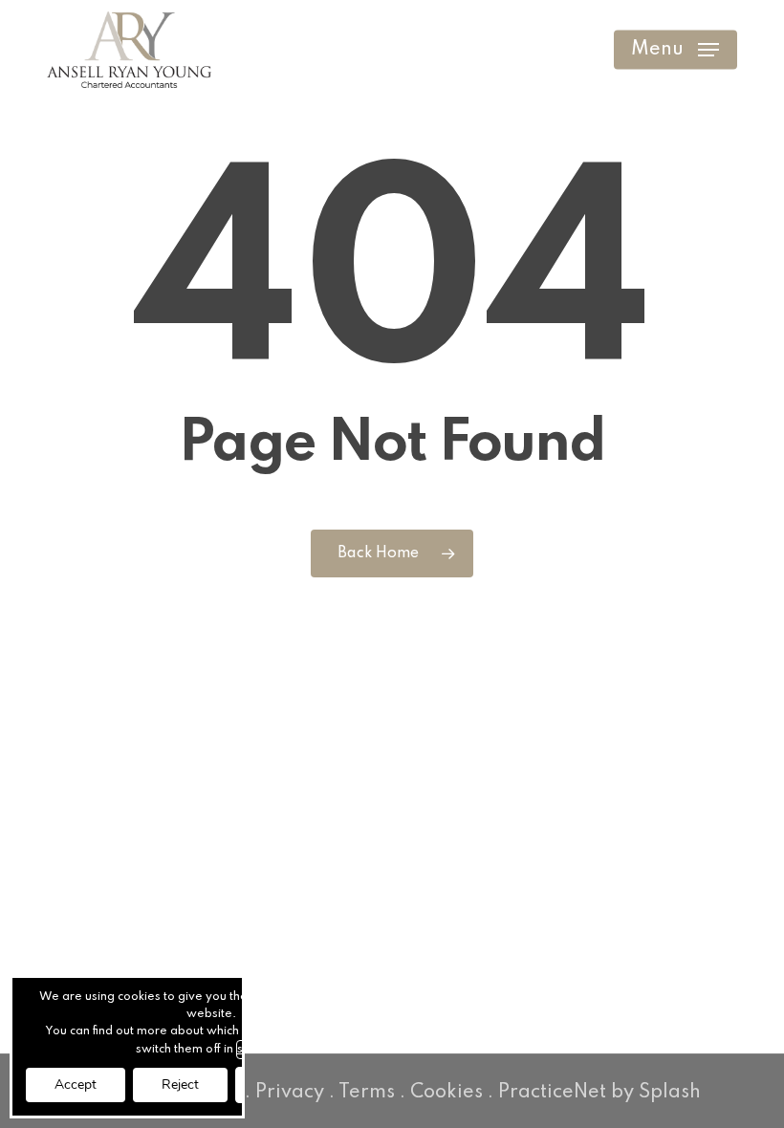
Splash (670, 1092)
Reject (180, 1084)
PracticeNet (552, 1092)
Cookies (446, 1092)
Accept (75, 1084)
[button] (675, 49)
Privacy (289, 1092)
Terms (366, 1092)
